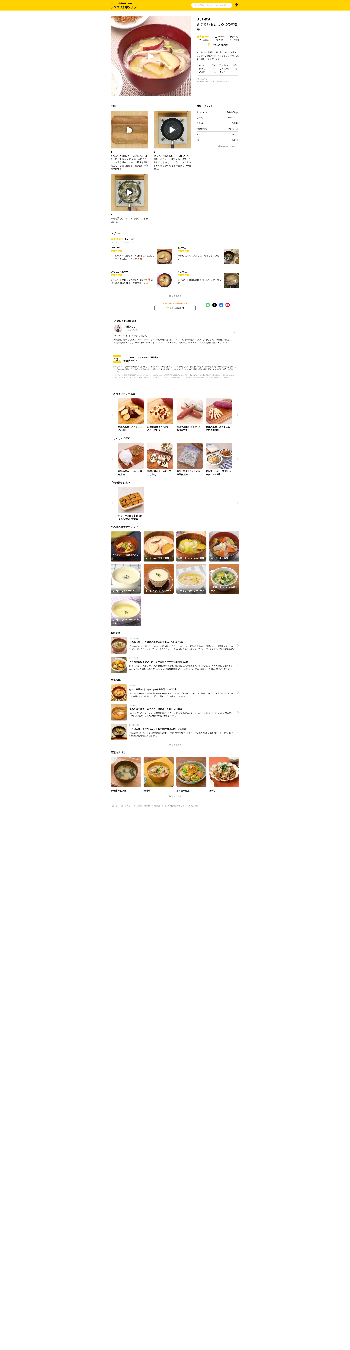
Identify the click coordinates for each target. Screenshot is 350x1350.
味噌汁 (157, 805)
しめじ (200, 117)
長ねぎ (200, 123)
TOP (112, 805)
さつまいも (202, 112)
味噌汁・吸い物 (143, 805)
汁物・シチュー (125, 805)
